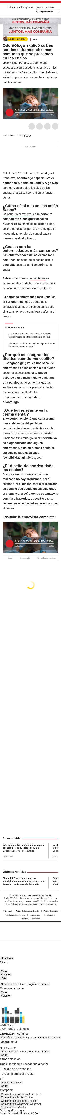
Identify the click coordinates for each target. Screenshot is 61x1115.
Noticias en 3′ (9, 984)
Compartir (44, 1037)
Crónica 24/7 (7, 1024)
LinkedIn (47, 126)
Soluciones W (49, 915)
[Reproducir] (9, 112)
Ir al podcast (30, 1037)
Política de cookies (51, 911)
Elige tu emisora (46, 11)
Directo (44, 984)
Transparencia (35, 915)
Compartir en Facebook (14, 1094)
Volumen (6, 974)
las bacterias (37, 278)
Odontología (25, 558)
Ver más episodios (11, 1037)
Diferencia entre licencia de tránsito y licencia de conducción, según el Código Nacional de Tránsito (23, 848)
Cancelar (16, 1082)
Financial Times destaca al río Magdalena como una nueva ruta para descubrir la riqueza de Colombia (24, 881)
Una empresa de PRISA (30, 928)
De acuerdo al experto (17, 214)
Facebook (31, 126)
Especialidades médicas (46, 558)
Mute (4, 971)
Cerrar (4, 1055)
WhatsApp (55, 126)
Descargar (6, 1110)
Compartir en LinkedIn (14, 1100)
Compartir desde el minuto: (19, 1113)
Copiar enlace (9, 1107)
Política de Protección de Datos (28, 911)
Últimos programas (28, 984)
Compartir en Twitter (12, 1097)
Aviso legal (7, 911)
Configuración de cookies (16, 915)
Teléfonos (24, 919)
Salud (35, 39)
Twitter (39, 126)
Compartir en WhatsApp (15, 1104)
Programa (27, 7)
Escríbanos (36, 919)
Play (3, 978)
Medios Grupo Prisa (30, 937)
